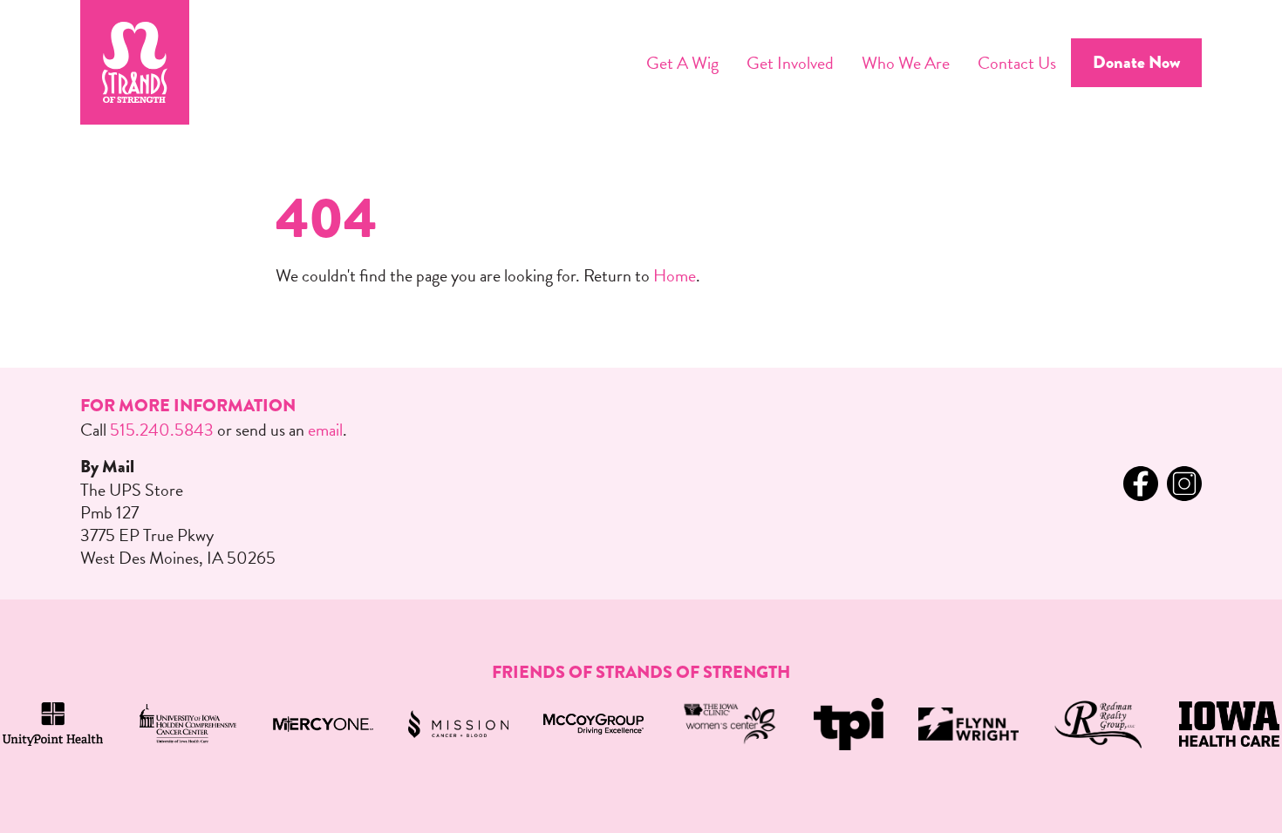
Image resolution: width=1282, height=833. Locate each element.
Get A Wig (682, 63)
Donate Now (1136, 62)
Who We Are (906, 63)
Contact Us (1017, 63)
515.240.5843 (162, 429)
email (325, 429)
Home (674, 275)
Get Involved (790, 63)
